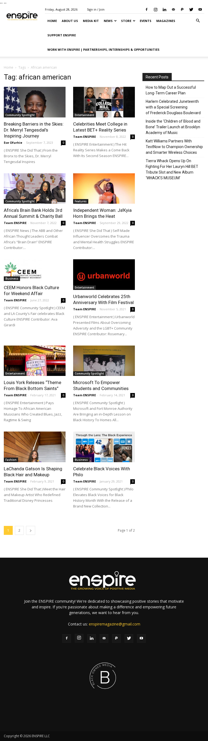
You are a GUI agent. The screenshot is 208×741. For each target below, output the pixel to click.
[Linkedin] (164, 9)
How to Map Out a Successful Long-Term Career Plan (171, 90)
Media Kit (91, 21)
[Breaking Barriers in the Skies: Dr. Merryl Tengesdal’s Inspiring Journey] (35, 102)
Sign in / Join (96, 9)
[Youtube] (200, 9)
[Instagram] (155, 9)
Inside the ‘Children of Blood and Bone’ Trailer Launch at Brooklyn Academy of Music (173, 127)
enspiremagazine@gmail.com (114, 624)
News (108, 21)
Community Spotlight (20, 115)
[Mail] (173, 9)
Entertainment (84, 115)
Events (145, 21)
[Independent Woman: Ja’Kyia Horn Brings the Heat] (104, 188)
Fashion (11, 460)
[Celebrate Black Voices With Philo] (104, 447)
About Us (70, 21)
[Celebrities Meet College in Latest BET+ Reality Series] (104, 102)
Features (81, 201)
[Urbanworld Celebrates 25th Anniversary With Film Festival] (104, 274)
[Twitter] (191, 9)
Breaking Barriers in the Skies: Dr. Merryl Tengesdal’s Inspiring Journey (34, 130)
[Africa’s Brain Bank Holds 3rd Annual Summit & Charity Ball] (35, 188)
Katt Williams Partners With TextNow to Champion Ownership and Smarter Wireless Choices (174, 147)
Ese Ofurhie (13, 142)
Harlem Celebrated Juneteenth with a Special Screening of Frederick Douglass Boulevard (173, 107)
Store (126, 21)
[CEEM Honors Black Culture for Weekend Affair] (35, 270)
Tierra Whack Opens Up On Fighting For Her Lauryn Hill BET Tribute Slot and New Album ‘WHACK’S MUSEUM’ (172, 169)
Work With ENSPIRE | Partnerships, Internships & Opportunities (103, 49)
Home (52, 21)
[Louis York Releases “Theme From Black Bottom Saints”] (35, 361)
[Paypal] (182, 9)
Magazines (165, 21)
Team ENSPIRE (84, 137)
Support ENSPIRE (61, 35)
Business (11, 278)
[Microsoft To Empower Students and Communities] (104, 361)
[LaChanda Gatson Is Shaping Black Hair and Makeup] (35, 447)
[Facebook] (146, 9)
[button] (197, 20)
